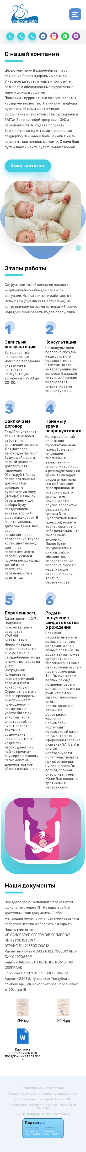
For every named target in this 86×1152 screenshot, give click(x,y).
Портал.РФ (62, 1099)
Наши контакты (28, 166)
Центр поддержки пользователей (43, 1114)
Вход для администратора (43, 1088)
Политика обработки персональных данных (43, 1093)
